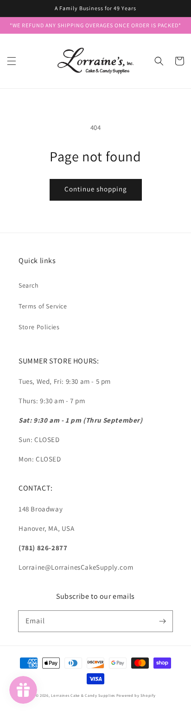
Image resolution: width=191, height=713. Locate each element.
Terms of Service (43, 306)
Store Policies (39, 327)
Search (29, 285)
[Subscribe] (162, 621)
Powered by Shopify (136, 695)
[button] (11, 61)
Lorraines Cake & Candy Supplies (83, 695)
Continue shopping (95, 188)
